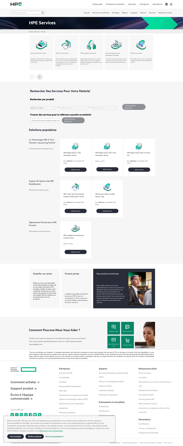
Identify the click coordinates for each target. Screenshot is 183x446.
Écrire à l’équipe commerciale (22, 396)
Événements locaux (107, 415)
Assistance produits (127, 331)
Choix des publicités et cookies (151, 443)
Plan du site (168, 443)
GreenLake (97, 4)
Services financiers (146, 395)
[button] (73, 120)
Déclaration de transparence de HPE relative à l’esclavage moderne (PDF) (73, 397)
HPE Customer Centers (148, 404)
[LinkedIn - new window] (12, 414)
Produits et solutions (115, 4)
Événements (104, 406)
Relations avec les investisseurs (71, 404)
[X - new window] (17, 414)
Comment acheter (127, 345)
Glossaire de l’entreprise (148, 390)
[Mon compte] (171, 4)
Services (132, 4)
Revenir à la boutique (34, 31)
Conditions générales (130, 443)
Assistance (157, 4)
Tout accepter (15, 436)
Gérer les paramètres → (54, 436)
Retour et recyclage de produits (111, 381)
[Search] (42, 12)
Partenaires (144, 419)
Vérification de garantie (108, 395)
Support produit (22, 388)
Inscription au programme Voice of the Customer (154, 410)
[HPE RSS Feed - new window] (39, 414)
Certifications (144, 424)
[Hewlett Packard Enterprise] (16, 4)
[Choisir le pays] (166, 4)
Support (103, 368)
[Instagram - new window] (21, 414)
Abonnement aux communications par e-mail (155, 384)
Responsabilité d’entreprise (70, 386)
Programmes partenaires (148, 433)
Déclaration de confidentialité (51, 431)
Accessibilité (64, 377)
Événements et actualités (112, 402)
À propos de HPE (65, 373)
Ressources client (148, 368)
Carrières (62, 382)
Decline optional (34, 436)
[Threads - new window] (26, 414)
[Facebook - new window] (30, 414)
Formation (143, 377)
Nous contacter (145, 373)
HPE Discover (104, 411)
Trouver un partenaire (147, 428)
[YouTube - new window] (35, 414)
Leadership (63, 408)
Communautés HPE (146, 399)
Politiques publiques (67, 412)
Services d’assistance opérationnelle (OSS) (113, 375)
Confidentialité (115, 443)
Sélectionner (75, 169)
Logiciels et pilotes (106, 390)
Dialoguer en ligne (113, 331)
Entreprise (144, 4)
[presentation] (40, 77)
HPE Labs (63, 391)
